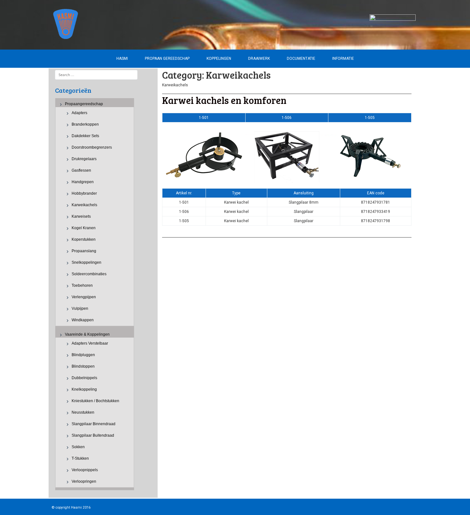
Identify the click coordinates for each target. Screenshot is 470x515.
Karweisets (81, 216)
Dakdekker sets (85, 136)
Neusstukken (83, 412)
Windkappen (83, 320)
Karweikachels (84, 205)
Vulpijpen (80, 308)
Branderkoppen (85, 124)
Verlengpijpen (84, 297)
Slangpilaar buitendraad (93, 435)
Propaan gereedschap (167, 58)
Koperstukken (84, 239)
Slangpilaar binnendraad (93, 424)
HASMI (122, 58)
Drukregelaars (84, 159)
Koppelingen (219, 58)
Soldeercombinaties (89, 274)
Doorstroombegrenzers (92, 147)
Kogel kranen (84, 228)
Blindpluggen (83, 355)
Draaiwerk (259, 58)
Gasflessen (81, 170)
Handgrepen (83, 182)
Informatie (343, 58)
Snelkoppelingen (86, 262)
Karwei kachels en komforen (224, 100)
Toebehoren (82, 285)
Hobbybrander (84, 193)
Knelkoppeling (84, 389)
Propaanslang (84, 251)
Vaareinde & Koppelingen (87, 334)
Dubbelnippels (84, 378)
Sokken (78, 447)
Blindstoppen (83, 366)
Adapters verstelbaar (90, 343)
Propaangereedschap (84, 104)
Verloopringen (84, 481)
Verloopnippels (85, 470)
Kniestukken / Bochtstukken (95, 401)
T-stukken (80, 458)
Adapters (79, 113)
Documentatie (301, 58)
